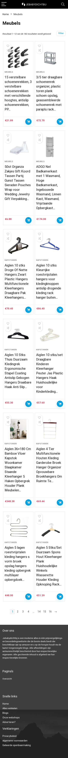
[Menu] (4, 4)
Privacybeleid (9, 736)
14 (38, 611)
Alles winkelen (9, 708)
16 (50, 611)
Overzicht (7, 679)
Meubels (9, 72)
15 (44, 611)
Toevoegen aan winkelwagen (28, 121)
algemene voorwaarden (14, 740)
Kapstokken (11, 260)
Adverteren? (9, 722)
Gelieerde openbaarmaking (16, 745)
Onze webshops (11, 717)
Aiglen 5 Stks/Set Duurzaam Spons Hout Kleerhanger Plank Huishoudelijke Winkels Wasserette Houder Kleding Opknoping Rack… (49, 566)
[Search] (63, 4)
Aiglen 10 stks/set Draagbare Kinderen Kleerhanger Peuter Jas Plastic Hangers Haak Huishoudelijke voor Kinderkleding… (49, 373)
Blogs (5, 713)
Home (5, 14)
